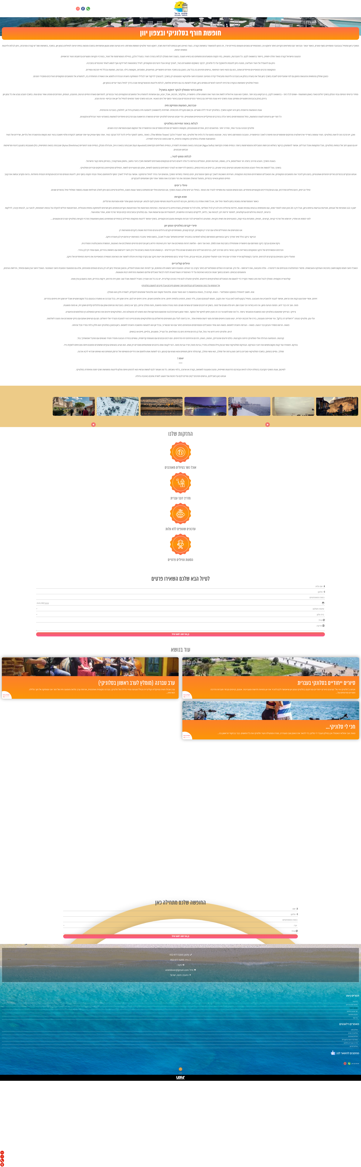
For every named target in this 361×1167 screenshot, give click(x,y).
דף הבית (355, 1001)
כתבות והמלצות (353, 1014)
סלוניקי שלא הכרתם (352, 1005)
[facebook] (83, 9)
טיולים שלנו (354, 1030)
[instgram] (78, 9)
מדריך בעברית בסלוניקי (351, 1043)
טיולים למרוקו (354, 1046)
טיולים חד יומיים (353, 1033)
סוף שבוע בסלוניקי (352, 1011)
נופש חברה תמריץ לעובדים (350, 1040)
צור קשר (355, 1018)
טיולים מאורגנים (353, 1036)
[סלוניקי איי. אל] (180, 8)
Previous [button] (267, 424)
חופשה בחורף (354, 1008)
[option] (299, 406)
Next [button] (93, 424)
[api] (88, 9)
